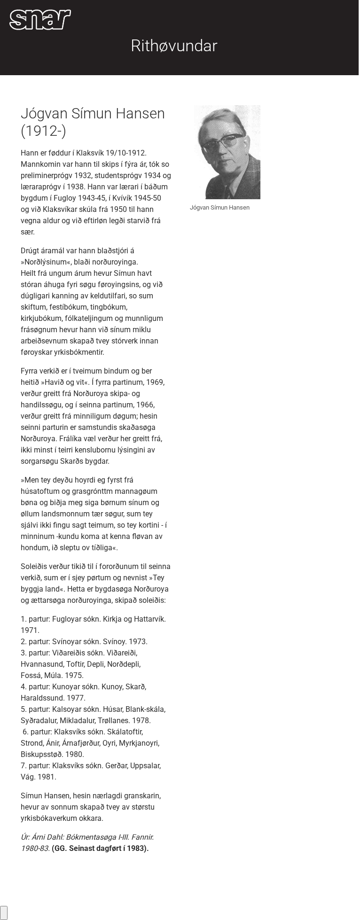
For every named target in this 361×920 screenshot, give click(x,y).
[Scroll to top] (340, 899)
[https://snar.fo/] (40, 19)
